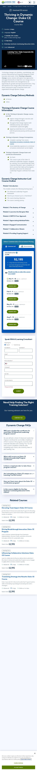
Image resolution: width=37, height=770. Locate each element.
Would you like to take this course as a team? (19, 273)
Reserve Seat (12, 286)
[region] (19, 302)
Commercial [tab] (12, 246)
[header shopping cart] (29, 2)
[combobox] (6, 363)
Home (4, 6)
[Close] (35, 753)
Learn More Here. (26, 759)
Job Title (6, 373)
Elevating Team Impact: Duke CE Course (17, 508)
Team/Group (17, 344)
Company (7, 367)
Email (6, 354)
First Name (7, 347)
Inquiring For (7, 342)
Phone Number (8, 360)
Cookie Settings (18, 763)
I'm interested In (8, 380)
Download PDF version (20, 10)
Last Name (22, 347)
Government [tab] (28, 246)
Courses (9, 6)
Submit (18, 391)
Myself (8, 344)
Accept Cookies (18, 767)
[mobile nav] (34, 2)
